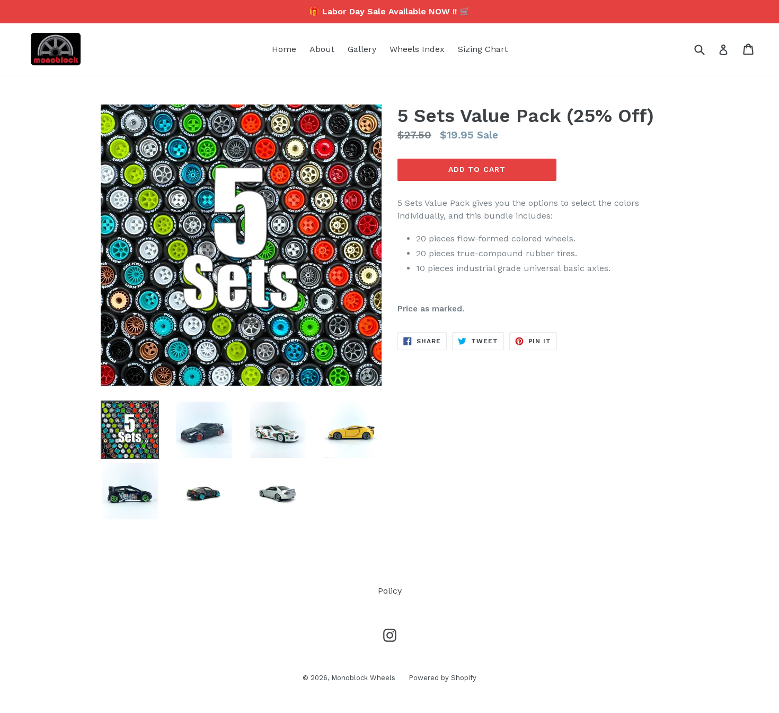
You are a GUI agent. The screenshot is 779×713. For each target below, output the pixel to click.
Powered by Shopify (442, 678)
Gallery (362, 49)
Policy (390, 591)
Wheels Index (417, 49)
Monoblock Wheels (363, 678)
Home (284, 49)
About (321, 49)
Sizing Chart (483, 49)
